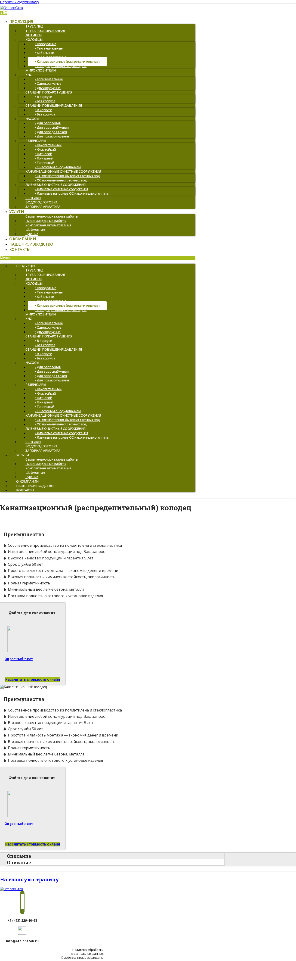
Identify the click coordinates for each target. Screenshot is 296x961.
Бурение (31, 234)
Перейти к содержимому (19, 2)
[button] (97, 258)
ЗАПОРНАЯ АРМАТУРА (42, 206)
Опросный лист (19, 659)
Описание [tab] (19, 856)
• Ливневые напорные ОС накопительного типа (71, 193)
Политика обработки (88, 950)
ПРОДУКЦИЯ (21, 21)
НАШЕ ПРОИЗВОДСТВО (31, 244)
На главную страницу (29, 879)
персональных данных (87, 954)
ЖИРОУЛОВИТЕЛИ (40, 70)
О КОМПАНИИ (22, 238)
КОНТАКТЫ (19, 249)
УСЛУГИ (16, 211)
